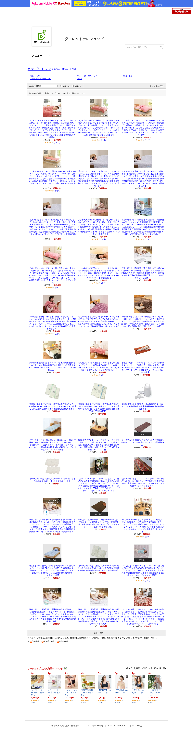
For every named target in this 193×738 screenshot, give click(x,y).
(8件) (147, 537)
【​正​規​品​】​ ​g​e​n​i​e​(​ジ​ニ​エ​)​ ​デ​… (138, 691)
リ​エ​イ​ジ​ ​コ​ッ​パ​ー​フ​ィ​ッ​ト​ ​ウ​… (71, 692)
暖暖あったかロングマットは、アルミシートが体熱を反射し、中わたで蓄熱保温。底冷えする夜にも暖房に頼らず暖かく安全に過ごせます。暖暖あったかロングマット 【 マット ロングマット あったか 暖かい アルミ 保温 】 (143, 367)
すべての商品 (136, 726)
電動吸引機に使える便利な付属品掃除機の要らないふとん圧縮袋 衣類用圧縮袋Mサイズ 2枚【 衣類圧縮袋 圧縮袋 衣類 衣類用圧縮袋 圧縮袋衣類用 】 (98, 568)
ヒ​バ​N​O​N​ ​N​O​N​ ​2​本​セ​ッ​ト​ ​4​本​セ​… (154, 692)
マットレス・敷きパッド (87, 76)
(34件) (103, 239)
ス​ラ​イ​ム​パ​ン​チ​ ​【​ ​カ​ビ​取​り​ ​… (54, 692)
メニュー (37, 55)
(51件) (147, 239)
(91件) (103, 140)
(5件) (103, 283)
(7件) (57, 288)
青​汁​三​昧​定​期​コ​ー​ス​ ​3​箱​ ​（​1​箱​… (87, 692)
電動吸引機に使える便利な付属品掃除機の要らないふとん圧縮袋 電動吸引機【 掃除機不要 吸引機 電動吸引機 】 (143, 406)
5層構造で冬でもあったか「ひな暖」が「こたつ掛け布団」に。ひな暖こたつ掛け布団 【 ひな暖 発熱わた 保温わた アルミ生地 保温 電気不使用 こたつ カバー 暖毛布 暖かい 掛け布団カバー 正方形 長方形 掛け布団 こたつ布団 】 (98, 445)
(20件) (147, 140)
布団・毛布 (35, 76)
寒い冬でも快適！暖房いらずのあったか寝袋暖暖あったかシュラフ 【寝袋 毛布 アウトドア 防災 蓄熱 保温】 (142, 442)
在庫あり (66, 86)
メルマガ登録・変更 (116, 726)
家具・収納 (128, 76)
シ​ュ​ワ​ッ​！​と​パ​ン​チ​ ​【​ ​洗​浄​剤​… (37, 692)
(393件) (57, 142)
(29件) (57, 334)
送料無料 (77, 86)
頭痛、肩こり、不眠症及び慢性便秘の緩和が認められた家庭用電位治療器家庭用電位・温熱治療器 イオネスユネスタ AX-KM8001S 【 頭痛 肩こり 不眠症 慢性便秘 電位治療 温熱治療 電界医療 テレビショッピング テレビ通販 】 (142, 273)
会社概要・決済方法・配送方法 (65, 726)
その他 (79, 79)
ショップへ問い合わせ (93, 726)
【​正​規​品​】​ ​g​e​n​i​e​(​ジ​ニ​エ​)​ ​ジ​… (104, 691)
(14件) (57, 191)
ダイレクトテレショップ (84, 39)
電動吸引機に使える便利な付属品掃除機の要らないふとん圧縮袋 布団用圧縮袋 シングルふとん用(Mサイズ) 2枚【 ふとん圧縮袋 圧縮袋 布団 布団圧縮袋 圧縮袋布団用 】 (52, 406)
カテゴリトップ (39, 69)
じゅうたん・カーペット (40, 79)
